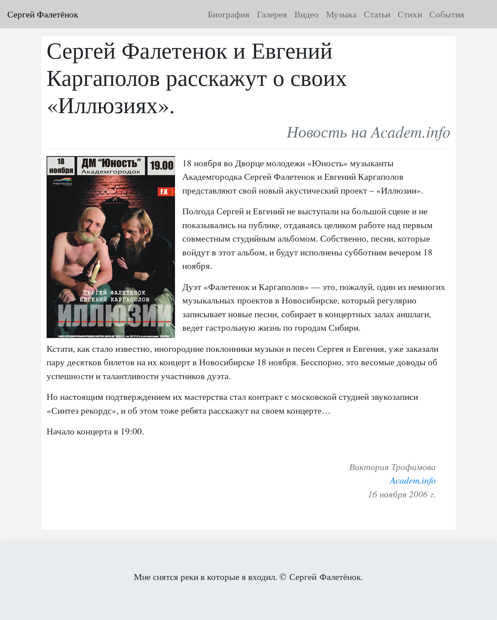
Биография (229, 14)
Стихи (410, 14)
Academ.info (413, 480)
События (446, 14)
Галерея (272, 14)
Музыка (341, 14)
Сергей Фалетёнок (42, 14)
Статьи (377, 14)
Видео (306, 14)
